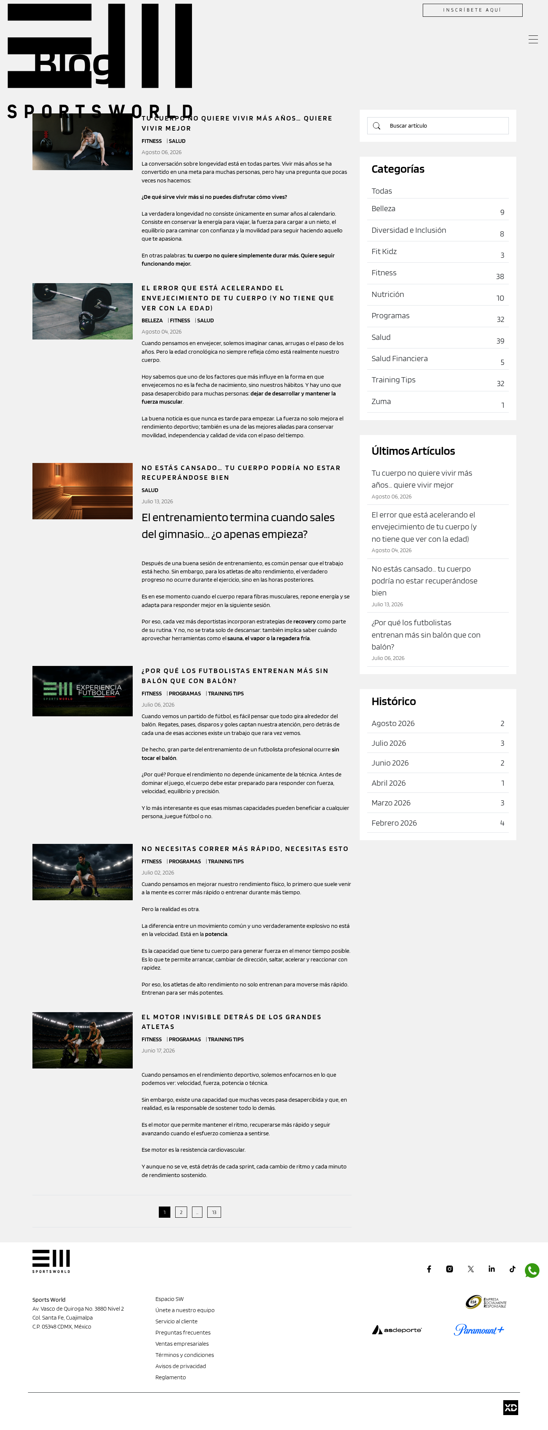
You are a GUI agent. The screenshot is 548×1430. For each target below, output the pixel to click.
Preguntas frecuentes (183, 1332)
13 (214, 1212)
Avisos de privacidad (180, 1366)
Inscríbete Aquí (472, 10)
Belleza (153, 320)
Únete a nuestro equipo (185, 1310)
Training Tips (226, 693)
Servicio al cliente (176, 1321)
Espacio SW (169, 1298)
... (197, 1212)
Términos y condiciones (184, 1354)
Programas (185, 693)
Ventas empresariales (182, 1343)
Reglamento (170, 1377)
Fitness (180, 320)
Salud (205, 320)
